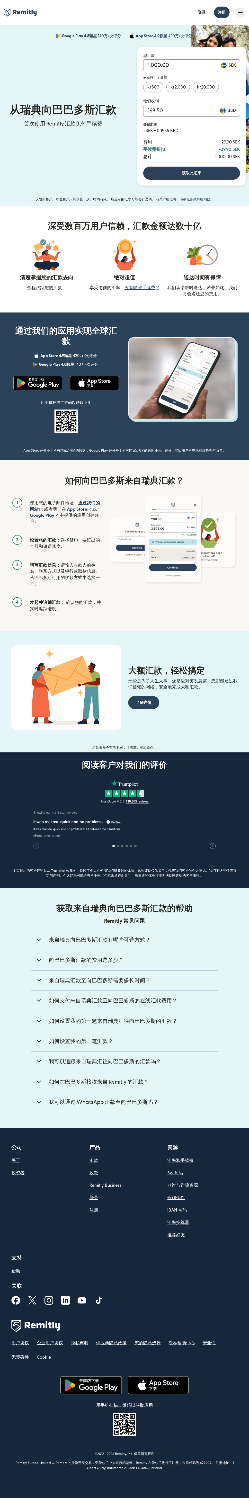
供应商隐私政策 (111, 1343)
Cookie (44, 1357)
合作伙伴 (176, 1198)
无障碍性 (20, 1357)
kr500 (153, 87)
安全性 (209, 1343)
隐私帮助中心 (182, 1343)
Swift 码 (175, 1173)
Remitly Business (105, 1185)
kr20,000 (206, 87)
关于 (15, 1161)
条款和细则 (200, 199)
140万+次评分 (92, 36)
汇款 (93, 1161)
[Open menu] (240, 12)
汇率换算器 (178, 1223)
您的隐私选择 (147, 1343)
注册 (222, 12)
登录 (202, 12)
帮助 (15, 1271)
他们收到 (151, 101)
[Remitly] (20, 13)
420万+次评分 (164, 36)
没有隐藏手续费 (142, 288)
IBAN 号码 (177, 1210)
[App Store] (94, 383)
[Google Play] (37, 383)
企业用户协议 (50, 1343)
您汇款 (149, 56)
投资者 (18, 1173)
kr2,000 (178, 87)
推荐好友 (176, 1235)
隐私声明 (79, 1343)
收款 (93, 1173)
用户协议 (20, 1343)
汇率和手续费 (180, 1161)
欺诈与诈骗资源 (182, 1185)
